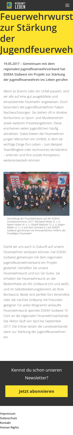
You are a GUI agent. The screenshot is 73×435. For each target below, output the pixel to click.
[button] (8, 203)
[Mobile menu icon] (67, 5)
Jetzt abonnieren (36, 391)
